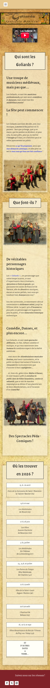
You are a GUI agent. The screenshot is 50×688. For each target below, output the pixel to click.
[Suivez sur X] (12, 683)
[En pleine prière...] (25, 245)
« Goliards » (15, 275)
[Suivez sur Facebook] (7, 683)
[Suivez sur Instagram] (17, 683)
